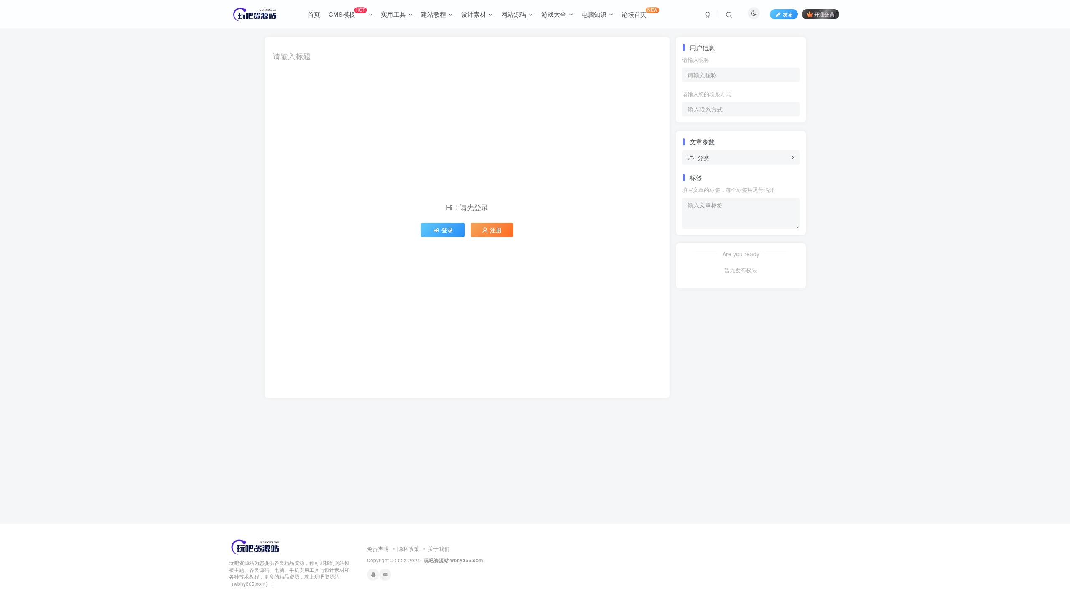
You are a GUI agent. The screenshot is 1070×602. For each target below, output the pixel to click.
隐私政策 (408, 549)
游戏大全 (553, 14)
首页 (314, 14)
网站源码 (513, 14)
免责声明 (378, 549)
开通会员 (824, 14)
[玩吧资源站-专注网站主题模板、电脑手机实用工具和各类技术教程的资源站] (255, 546)
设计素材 (473, 14)
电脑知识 (593, 14)
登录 (447, 230)
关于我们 (439, 549)
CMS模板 (347, 12)
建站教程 (433, 14)
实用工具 (393, 14)
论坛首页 (639, 12)
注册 (496, 230)
